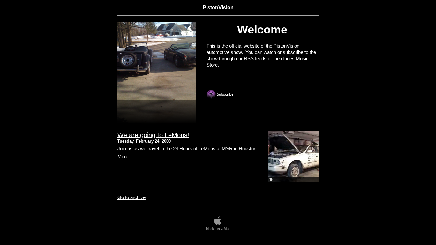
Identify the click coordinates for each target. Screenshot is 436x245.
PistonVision (218, 7)
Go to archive (131, 197)
